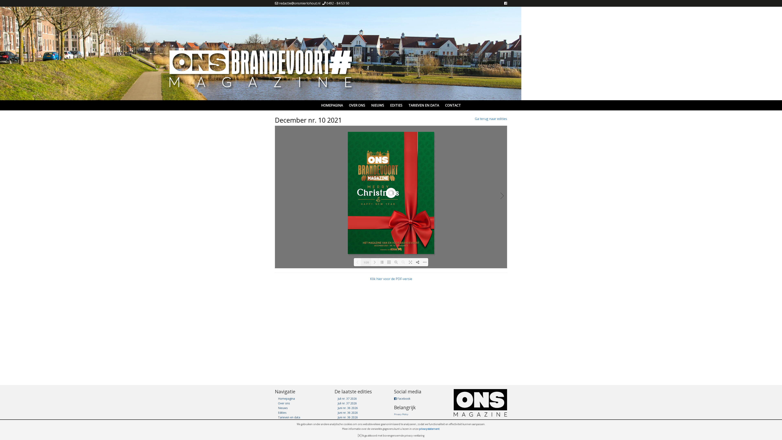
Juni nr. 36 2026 (348, 408)
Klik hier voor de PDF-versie (391, 279)
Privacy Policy (401, 414)
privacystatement (429, 428)
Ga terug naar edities (491, 119)
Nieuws (377, 105)
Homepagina (332, 105)
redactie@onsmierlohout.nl (299, 3)
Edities (396, 105)
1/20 (366, 262)
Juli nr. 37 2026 (347, 398)
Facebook (403, 398)
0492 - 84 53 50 (337, 3)
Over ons (357, 105)
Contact (453, 105)
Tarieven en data (424, 105)
